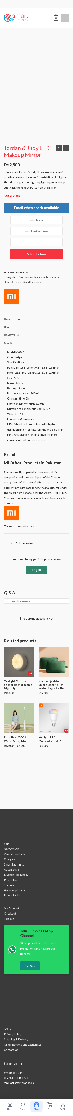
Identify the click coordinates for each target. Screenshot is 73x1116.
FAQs (7, 1029)
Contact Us (11, 1049)
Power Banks (12, 895)
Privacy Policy (12, 1034)
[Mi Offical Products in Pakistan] (11, 296)
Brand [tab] (8, 327)
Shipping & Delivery (16, 1039)
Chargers (9, 859)
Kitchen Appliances (16, 874)
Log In (36, 570)
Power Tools (12, 880)
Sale (6, 843)
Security (9, 885)
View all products (14, 854)
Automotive (11, 869)
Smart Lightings (32, 281)
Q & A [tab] (8, 342)
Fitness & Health (27, 277)
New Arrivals (11, 848)
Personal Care (45, 277)
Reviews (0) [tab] (11, 334)
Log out (9, 918)
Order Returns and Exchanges (22, 1044)
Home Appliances (15, 890)
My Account (11, 908)
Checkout (10, 913)
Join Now (30, 966)
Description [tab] (12, 319)
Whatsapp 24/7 (14, 1072)
